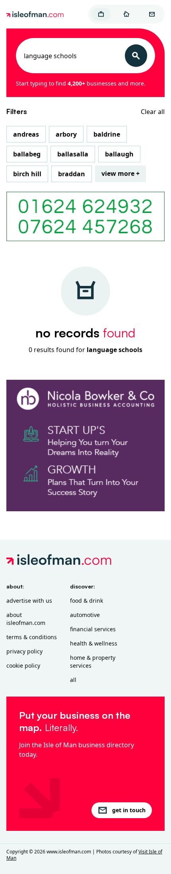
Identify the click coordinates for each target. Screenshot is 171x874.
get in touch (129, 810)
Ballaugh (119, 154)
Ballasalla (72, 154)
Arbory (66, 134)
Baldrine (106, 134)
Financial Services (93, 629)
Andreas (26, 134)
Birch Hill (27, 173)
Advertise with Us (29, 600)
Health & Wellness (93, 643)
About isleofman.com (25, 618)
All (73, 680)
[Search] (136, 55)
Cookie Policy (23, 665)
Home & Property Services (92, 661)
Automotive (85, 615)
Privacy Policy (24, 651)
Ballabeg (27, 154)
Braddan (71, 173)
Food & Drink (86, 600)
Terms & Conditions (31, 637)
